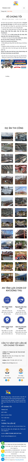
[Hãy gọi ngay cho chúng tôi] (2, 447)
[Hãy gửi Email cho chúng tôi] (2, 455)
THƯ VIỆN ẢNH (5, 417)
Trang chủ (3, 11)
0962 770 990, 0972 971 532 (14, 360)
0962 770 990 (7, 378)
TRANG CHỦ (6, 8)
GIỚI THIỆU (4, 412)
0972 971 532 (20, 378)
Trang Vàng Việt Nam (19, 459)
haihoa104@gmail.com (12, 363)
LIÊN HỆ (3, 420)
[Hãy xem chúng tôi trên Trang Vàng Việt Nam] (2, 451)
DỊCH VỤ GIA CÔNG (6, 415)
